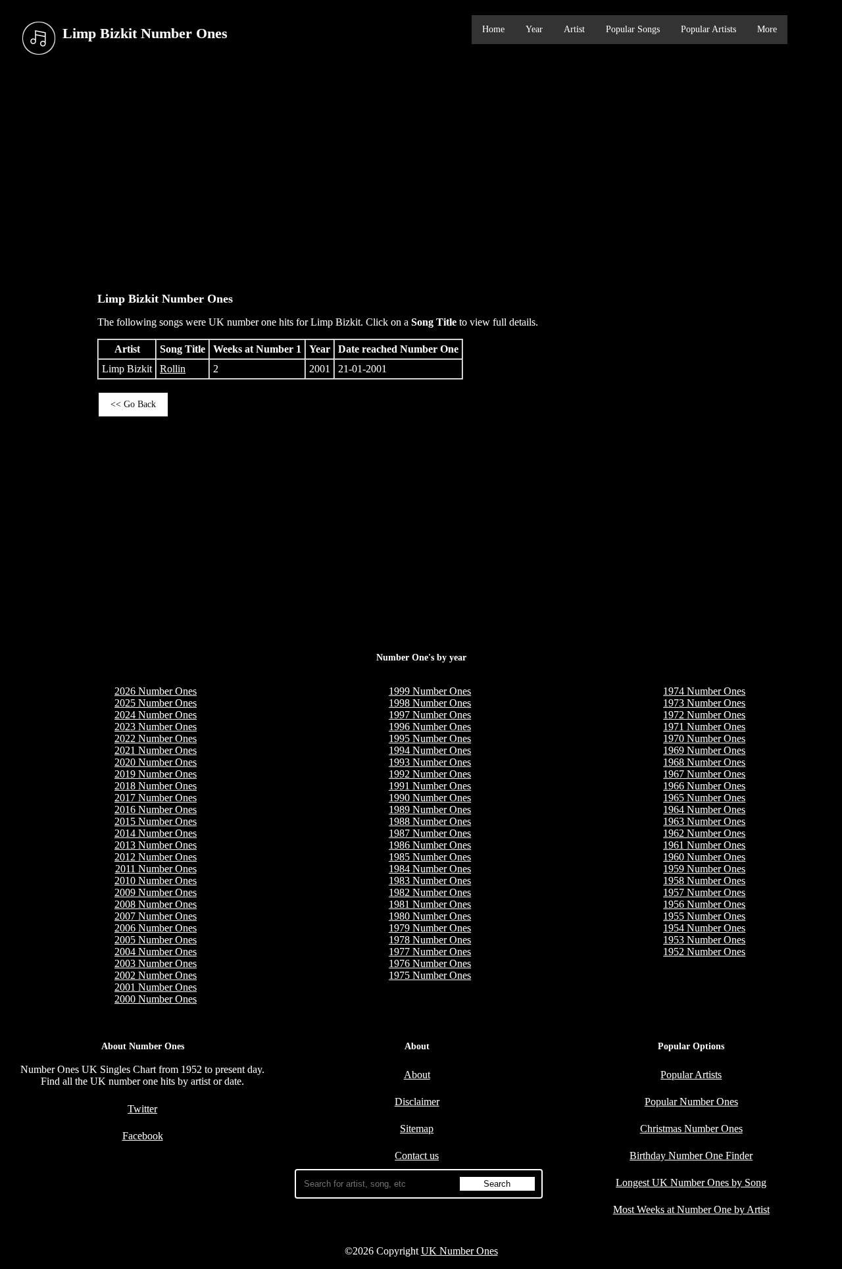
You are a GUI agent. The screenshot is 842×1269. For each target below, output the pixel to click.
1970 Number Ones (704, 738)
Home (493, 29)
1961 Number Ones (704, 845)
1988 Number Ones (430, 821)
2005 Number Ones (155, 939)
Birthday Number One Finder (691, 1155)
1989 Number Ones (430, 809)
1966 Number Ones (704, 785)
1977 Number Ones (430, 951)
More (767, 29)
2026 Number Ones (155, 691)
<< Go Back (133, 404)
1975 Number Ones (430, 975)
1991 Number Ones (430, 785)
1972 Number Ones (704, 714)
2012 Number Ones (155, 856)
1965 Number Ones (704, 797)
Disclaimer (417, 1101)
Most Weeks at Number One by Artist (691, 1209)
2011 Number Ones (156, 868)
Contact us (417, 1155)
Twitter (142, 1108)
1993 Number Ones (430, 762)
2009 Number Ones (155, 892)
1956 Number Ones (704, 904)
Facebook (142, 1135)
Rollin (173, 368)
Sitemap (416, 1128)
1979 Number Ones (430, 927)
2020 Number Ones (155, 762)
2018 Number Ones (155, 785)
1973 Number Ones (704, 703)
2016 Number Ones (155, 809)
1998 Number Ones (430, 703)
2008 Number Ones (155, 904)
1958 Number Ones (704, 880)
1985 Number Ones (430, 856)
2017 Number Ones (155, 797)
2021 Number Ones (155, 750)
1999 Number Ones (430, 691)
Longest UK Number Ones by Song (691, 1182)
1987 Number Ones (430, 833)
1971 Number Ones (704, 726)
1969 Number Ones (704, 750)
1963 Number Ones (704, 821)
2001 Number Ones (155, 987)
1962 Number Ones (704, 833)
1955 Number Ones (704, 916)
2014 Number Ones (155, 833)
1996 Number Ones (430, 726)
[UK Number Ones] (38, 38)
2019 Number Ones (155, 774)
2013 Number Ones (155, 845)
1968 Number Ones (704, 762)
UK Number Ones (459, 1251)
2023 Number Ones (155, 726)
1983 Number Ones (430, 880)
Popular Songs (633, 29)
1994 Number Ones (430, 750)
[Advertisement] (421, 170)
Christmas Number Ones (691, 1128)
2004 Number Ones (155, 951)
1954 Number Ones (704, 927)
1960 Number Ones (704, 856)
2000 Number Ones (155, 999)
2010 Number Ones (155, 880)
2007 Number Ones (155, 916)
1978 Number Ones (430, 939)
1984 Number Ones (430, 868)
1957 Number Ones (704, 892)
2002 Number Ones (155, 975)
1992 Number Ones (430, 774)
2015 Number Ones (155, 821)
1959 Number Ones (704, 868)
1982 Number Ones (430, 892)
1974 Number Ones (704, 691)
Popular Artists (708, 29)
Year (534, 29)
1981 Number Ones (430, 904)
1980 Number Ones (430, 916)
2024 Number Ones (155, 714)
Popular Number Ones (691, 1101)
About (417, 1074)
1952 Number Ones (704, 951)
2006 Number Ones (155, 927)
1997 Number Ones (430, 714)
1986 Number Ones (430, 845)
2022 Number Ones (155, 738)
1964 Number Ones (704, 809)
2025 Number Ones (155, 703)
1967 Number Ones (704, 774)
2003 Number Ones (155, 963)
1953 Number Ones (704, 939)
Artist (574, 29)
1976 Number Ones (430, 963)
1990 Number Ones (430, 797)
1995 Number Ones (430, 738)
